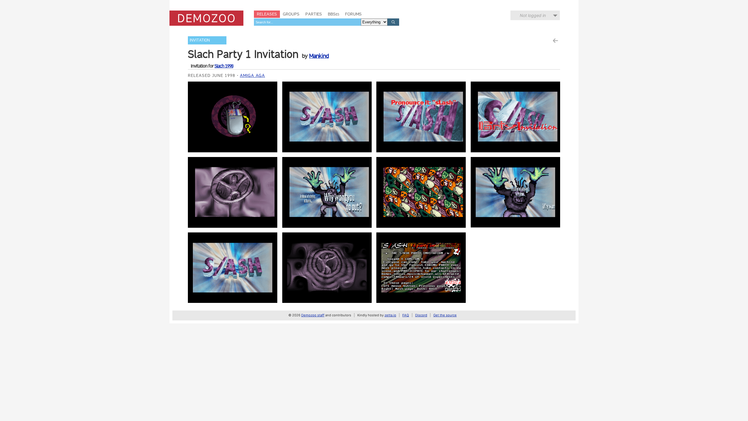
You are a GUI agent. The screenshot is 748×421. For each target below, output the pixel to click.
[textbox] (307, 22)
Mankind (319, 55)
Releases (267, 14)
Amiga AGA (252, 75)
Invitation (200, 40)
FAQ (405, 315)
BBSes (333, 14)
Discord (421, 315)
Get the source (445, 315)
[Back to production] (555, 41)
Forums (353, 14)
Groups (291, 14)
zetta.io (390, 315)
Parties (313, 14)
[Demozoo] (206, 18)
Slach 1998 (223, 66)
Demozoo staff (312, 315)
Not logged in (533, 15)
